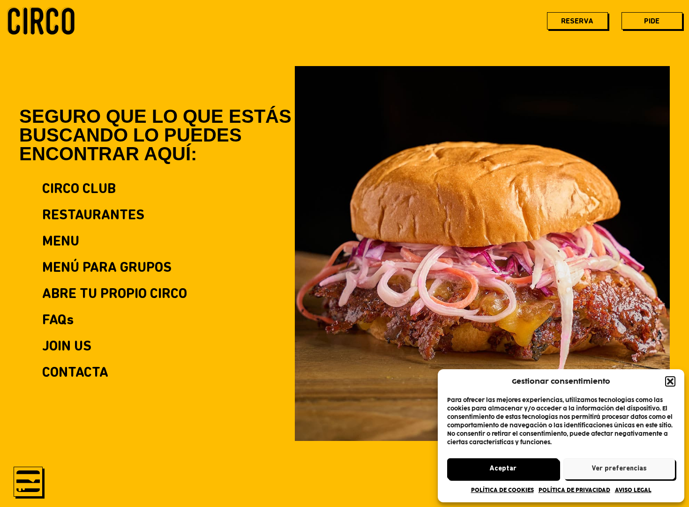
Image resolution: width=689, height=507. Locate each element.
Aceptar (503, 468)
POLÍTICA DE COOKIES (502, 490)
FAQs (58, 320)
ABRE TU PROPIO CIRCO (114, 294)
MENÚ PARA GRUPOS (107, 268)
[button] (670, 381)
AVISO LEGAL (633, 490)
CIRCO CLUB (79, 189)
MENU (60, 242)
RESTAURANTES (93, 216)
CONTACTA (75, 373)
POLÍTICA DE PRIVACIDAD (574, 490)
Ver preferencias (619, 468)
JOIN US (66, 347)
